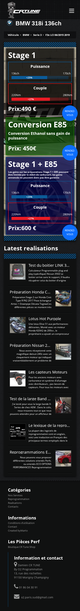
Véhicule (13, 35)
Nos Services (15, 495)
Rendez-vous (70, 113)
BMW (26, 35)
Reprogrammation (18, 499)
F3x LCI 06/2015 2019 (57, 35)
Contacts (13, 506)
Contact (12, 526)
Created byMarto (18, 530)
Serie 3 (37, 35)
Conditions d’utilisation (21, 523)
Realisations (15, 503)
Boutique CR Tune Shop (21, 547)
